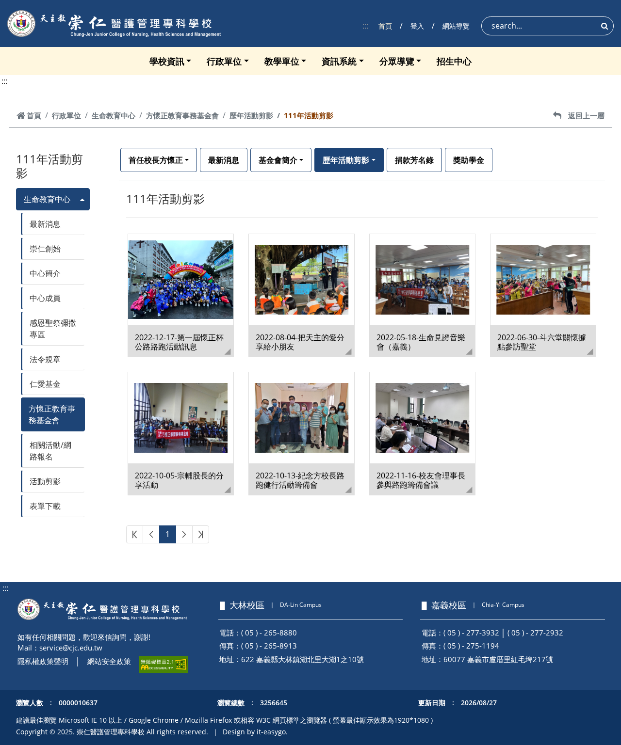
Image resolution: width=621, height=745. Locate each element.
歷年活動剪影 (251, 115)
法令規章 (45, 359)
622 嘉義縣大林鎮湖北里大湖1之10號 (302, 659)
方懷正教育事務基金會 (182, 115)
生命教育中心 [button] (47, 199)
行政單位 (224, 61)
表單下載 (45, 506)
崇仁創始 (45, 248)
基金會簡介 (278, 160)
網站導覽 (456, 26)
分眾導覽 (396, 61)
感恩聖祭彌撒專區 (53, 328)
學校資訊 (166, 61)
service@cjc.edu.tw (70, 647)
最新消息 (45, 224)
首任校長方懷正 (156, 160)
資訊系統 (339, 61)
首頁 (385, 26)
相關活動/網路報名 (50, 451)
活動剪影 (45, 481)
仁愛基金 (45, 384)
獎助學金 (468, 160)
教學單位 (281, 61)
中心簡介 (45, 273)
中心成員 (45, 298)
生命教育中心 (113, 115)
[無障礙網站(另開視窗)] (163, 664)
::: (365, 25)
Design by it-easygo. (255, 731)
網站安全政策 (109, 661)
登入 (417, 26)
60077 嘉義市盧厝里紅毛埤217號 (498, 659)
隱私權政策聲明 (42, 661)
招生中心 (454, 61)
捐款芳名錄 (414, 160)
